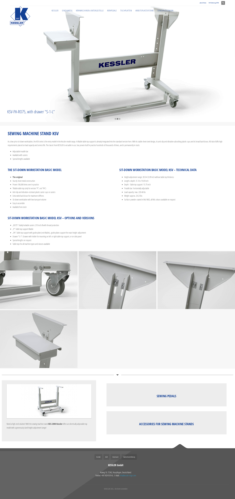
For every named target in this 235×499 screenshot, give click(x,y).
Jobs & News (203, 3)
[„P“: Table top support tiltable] (117, 280)
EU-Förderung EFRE (214, 3)
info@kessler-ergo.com (128, 475)
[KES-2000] (49, 401)
